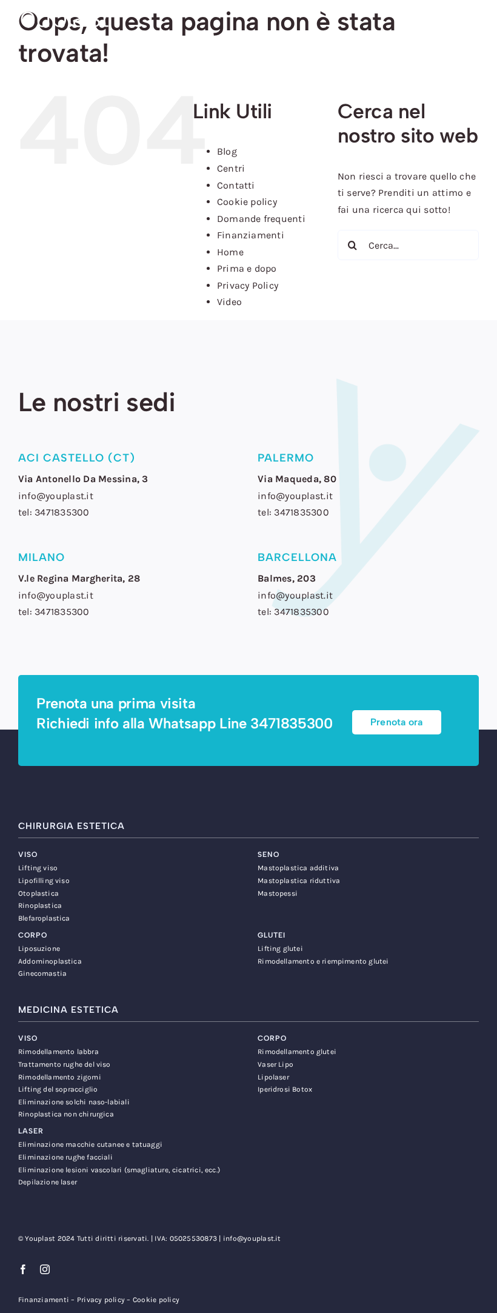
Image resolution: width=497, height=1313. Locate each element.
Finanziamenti (250, 235)
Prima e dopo (247, 268)
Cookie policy (247, 201)
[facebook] (23, 1269)
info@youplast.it (252, 1238)
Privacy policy (101, 1299)
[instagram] (45, 1269)
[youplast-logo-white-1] (57, 10)
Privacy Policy (247, 285)
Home (230, 252)
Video (229, 301)
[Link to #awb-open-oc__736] (474, 24)
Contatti (236, 185)
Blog (227, 151)
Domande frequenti (261, 218)
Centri (231, 168)
